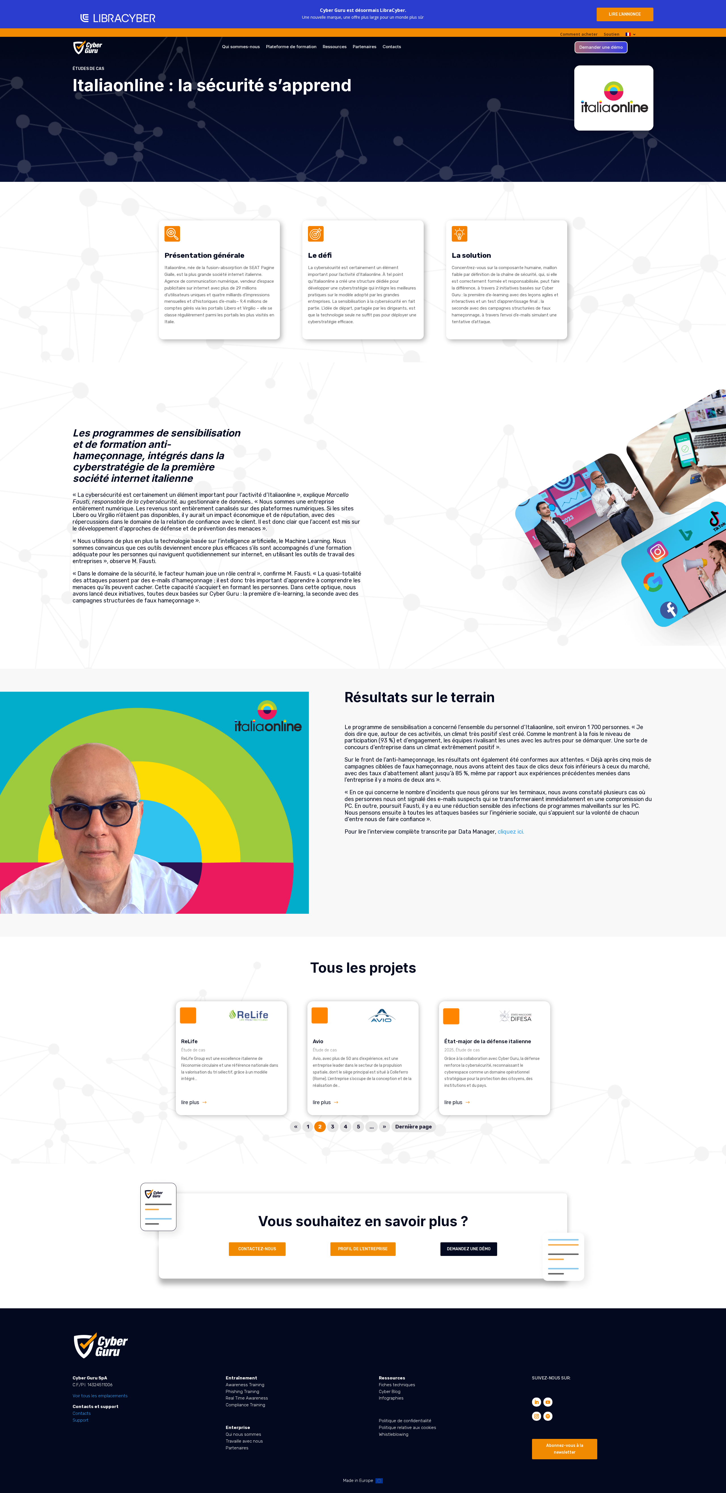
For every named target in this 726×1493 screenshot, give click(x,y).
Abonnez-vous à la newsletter (564, 1449)
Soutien (611, 34)
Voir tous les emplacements (100, 1395)
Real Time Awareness (247, 1398)
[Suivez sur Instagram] (536, 1416)
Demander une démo (601, 47)
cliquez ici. (511, 831)
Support (80, 1420)
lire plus (190, 1102)
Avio (318, 1041)
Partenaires (364, 47)
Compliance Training (245, 1404)
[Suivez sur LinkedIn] (536, 1402)
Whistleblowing (393, 1434)
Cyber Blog (389, 1391)
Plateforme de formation (291, 47)
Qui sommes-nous (241, 47)
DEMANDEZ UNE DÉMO (469, 1249)
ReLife (189, 1041)
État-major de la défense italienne (487, 1041)
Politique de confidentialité (405, 1420)
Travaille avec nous (244, 1441)
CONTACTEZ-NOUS (257, 1249)
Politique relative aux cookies (407, 1427)
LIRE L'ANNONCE (625, 14)
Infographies (391, 1398)
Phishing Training (242, 1391)
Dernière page (413, 1127)
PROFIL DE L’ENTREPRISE (363, 1249)
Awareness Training (245, 1384)
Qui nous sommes (243, 1434)
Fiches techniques (397, 1384)
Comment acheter (579, 34)
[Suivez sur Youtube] (547, 1402)
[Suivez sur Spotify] (547, 1416)
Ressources (335, 47)
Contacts (392, 47)
